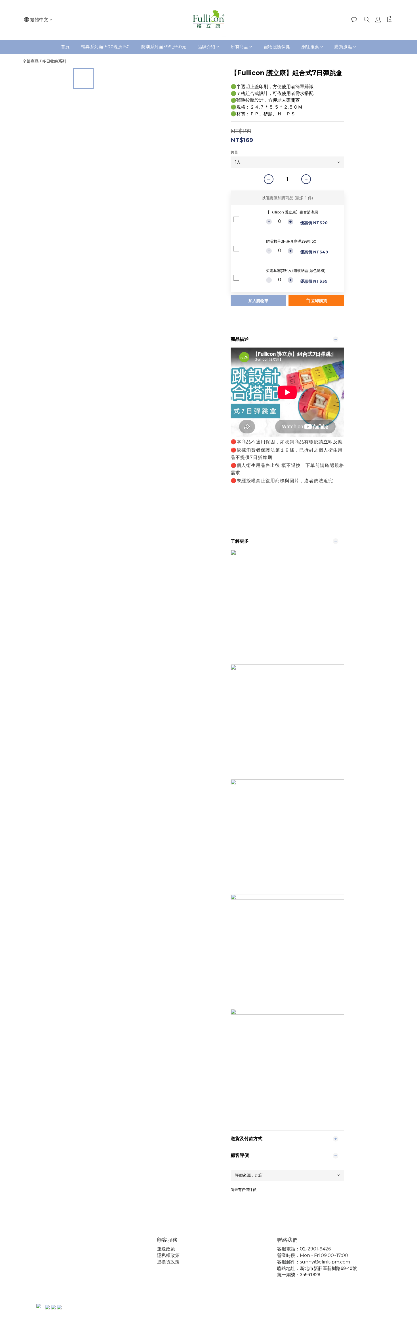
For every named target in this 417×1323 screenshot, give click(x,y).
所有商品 (239, 46)
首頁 (65, 46)
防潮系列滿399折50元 (163, 46)
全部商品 (31, 61)
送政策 (168, 1249)
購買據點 (343, 46)
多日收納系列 (54, 61)
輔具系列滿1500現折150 (105, 46)
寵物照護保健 (277, 46)
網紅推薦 (310, 46)
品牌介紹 (206, 46)
